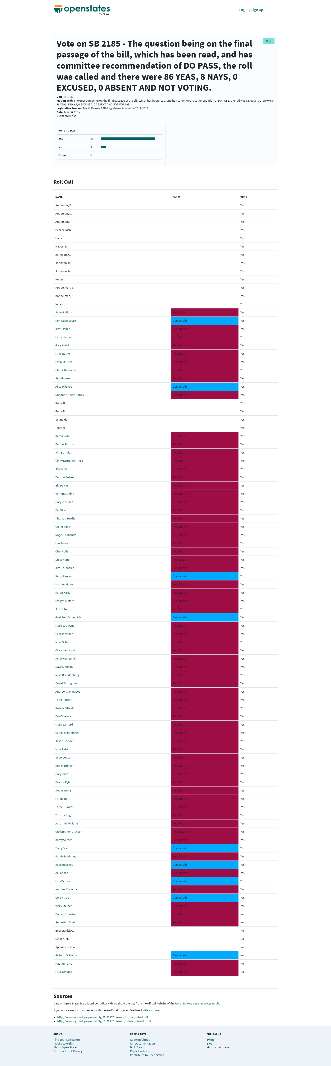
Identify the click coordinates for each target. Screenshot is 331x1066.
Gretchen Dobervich (68, 617)
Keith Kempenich (66, 658)
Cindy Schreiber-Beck (69, 461)
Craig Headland (65, 650)
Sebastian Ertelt (65, 922)
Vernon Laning (64, 494)
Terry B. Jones (64, 807)
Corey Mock (62, 897)
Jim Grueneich (64, 568)
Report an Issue (140, 1051)
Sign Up (257, 9)
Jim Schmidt (63, 452)
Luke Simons (63, 972)
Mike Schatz (63, 642)
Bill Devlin (61, 485)
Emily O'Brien (64, 362)
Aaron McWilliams (66, 823)
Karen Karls (62, 592)
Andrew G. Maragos (67, 691)
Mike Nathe (62, 353)
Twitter (211, 1039)
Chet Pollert (62, 551)
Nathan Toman (64, 963)
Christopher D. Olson (68, 831)
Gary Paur (61, 774)
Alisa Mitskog (63, 386)
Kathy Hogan (63, 576)
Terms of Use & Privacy (67, 1051)
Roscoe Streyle (64, 708)
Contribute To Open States (147, 1055)
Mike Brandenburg (67, 675)
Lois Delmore (63, 881)
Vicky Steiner (63, 906)
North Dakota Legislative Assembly (197, 1003)
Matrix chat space (218, 1047)
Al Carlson (61, 873)
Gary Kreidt (62, 345)
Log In (243, 9)
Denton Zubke (64, 477)
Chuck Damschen (66, 370)
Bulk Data (136, 1047)
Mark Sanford (64, 724)
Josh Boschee (64, 864)
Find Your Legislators (66, 1039)
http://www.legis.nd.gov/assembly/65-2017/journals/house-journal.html (104, 1021)
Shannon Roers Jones (69, 395)
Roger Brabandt (65, 535)
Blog (209, 1043)
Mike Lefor (62, 749)
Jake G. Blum (63, 312)
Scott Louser (63, 757)
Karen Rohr (62, 436)
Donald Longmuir (66, 683)
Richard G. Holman (67, 955)
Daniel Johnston (66, 914)
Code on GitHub (140, 1039)
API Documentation (142, 1043)
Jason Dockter (64, 741)
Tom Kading (63, 815)
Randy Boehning (65, 856)
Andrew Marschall (66, 889)
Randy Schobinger (67, 733)
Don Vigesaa (63, 716)
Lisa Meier (61, 543)
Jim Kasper (62, 329)
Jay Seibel (61, 469)
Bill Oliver (61, 510)
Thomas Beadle (65, 518)
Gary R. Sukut (64, 502)
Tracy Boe (61, 848)
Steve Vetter (63, 559)
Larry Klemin (63, 337)
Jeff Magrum (63, 378)
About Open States (65, 1047)
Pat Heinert (62, 799)
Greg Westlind (64, 634)
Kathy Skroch (63, 840)
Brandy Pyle (62, 782)
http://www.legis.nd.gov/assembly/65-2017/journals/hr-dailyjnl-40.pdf (102, 1017)
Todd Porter (63, 700)
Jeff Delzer (62, 609)
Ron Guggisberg (65, 320)
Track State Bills (63, 1043)
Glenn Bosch (63, 526)
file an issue (151, 1010)
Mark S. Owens (64, 625)
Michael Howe (64, 584)
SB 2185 (68, 97)
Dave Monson (64, 667)
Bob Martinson (64, 766)
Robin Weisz (63, 790)
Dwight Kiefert (64, 601)
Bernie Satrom (64, 444)
